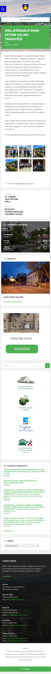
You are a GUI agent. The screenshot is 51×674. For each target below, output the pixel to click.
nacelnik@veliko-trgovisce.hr (17, 615)
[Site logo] (25, 12)
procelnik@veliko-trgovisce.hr (17, 625)
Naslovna (8, 45)
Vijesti (16, 45)
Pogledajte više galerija (13, 302)
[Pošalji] (47, 365)
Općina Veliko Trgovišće (13, 297)
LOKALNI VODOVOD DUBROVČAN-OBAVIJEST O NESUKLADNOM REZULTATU (21, 482)
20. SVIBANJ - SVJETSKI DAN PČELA (11, 199)
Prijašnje (8, 194)
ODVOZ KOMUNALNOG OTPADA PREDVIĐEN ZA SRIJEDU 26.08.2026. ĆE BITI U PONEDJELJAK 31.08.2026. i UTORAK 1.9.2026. (24, 472)
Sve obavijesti (9, 531)
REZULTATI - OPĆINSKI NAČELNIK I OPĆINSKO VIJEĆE (14, 212)
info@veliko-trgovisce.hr (15, 599)
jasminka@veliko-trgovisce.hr (17, 641)
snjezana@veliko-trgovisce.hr (17, 638)
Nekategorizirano (22, 184)
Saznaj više (6, 576)
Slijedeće (8, 207)
